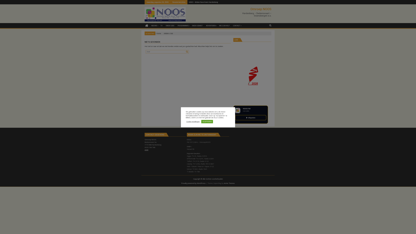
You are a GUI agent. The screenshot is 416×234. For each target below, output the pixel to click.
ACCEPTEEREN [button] (207, 122)
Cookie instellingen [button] (193, 122)
